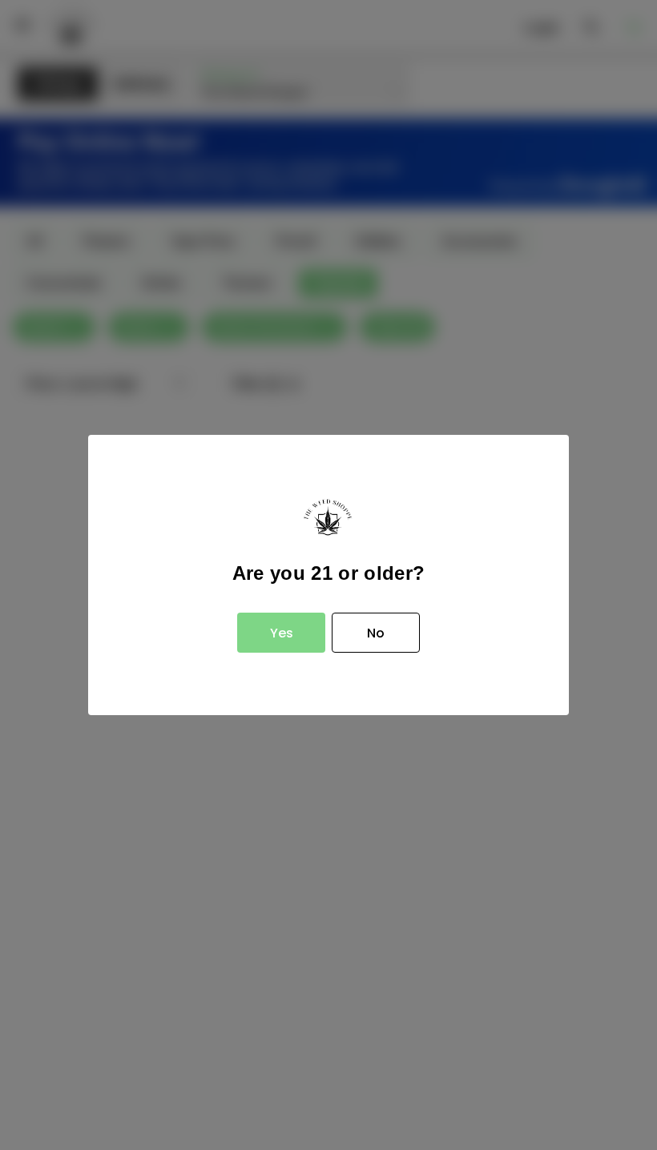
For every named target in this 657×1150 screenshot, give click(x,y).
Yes (281, 633)
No (376, 633)
